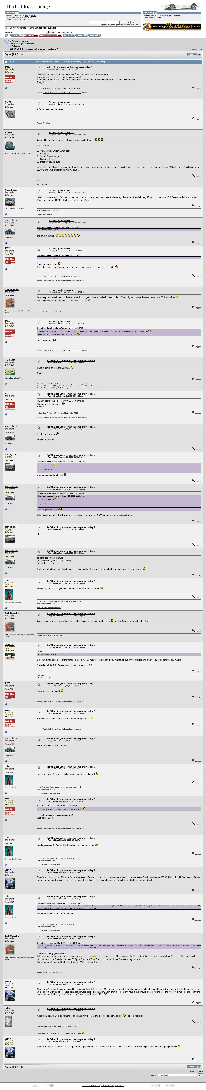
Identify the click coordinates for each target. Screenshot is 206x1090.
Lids (7, 580)
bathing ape (10, 454)
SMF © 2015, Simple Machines (112, 1086)
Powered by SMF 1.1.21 (91, 1086)
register (33, 16)
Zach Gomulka (12, 289)
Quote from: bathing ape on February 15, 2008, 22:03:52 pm (60, 493)
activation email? (25, 17)
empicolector (11, 220)
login (26, 16)
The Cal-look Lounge (18, 41)
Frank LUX (10, 360)
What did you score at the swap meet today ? (36, 49)
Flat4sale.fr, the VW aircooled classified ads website (62, 93)
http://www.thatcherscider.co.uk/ (49, 608)
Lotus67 (159, 17)
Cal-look (16, 46)
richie (7, 1008)
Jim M (8, 102)
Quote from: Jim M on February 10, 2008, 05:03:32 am (58, 227)
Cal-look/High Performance (23, 44)
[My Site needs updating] (6, 608)
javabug (9, 132)
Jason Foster (11, 190)
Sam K (8, 870)
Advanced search (64, 32)
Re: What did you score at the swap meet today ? (71, 360)
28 (22, 54)
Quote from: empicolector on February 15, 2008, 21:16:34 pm (61, 461)
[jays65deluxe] (6, 215)
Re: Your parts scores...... (61, 102)
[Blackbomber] (6, 384)
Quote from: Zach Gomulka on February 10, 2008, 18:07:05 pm (61, 328)
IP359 (7, 67)
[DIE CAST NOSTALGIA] (6, 244)
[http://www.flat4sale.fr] (6, 88)
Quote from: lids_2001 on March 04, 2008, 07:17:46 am (58, 806)
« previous (193, 49)
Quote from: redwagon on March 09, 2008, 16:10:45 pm (58, 903)
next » (200, 49)
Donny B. (9, 644)
